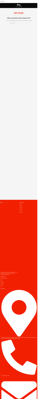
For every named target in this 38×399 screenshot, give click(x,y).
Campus (2, 284)
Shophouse (2, 283)
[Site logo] (3, 1)
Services (21, 207)
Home (16, 6)
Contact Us (21, 212)
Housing (2, 281)
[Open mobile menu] (36, 1)
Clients (21, 210)
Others (2, 286)
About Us (21, 205)
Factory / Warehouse (4, 278)
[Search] (27, 23)
